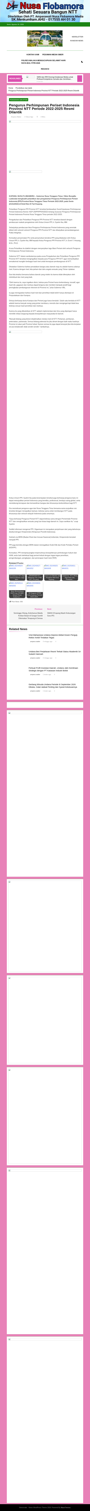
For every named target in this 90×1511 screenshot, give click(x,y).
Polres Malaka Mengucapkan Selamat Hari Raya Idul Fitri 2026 (43, 62)
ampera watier (16, 117)
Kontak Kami (33, 55)
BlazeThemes (65, 1507)
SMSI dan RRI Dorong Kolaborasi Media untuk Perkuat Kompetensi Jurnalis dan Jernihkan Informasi (55, 78)
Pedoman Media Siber (52, 55)
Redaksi (45, 69)
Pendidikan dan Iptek (18, 100)
